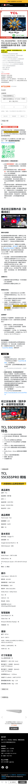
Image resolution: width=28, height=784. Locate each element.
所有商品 (10, 740)
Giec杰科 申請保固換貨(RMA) (8, 742)
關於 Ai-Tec (4, 740)
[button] (26, 717)
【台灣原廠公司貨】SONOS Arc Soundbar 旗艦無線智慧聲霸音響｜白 (14, 722)
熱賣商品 (15, 740)
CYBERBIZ (3, 778)
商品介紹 (5, 116)
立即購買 (22, 782)
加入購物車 (13, 782)
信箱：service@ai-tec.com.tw (8, 753)
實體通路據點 (21, 740)
